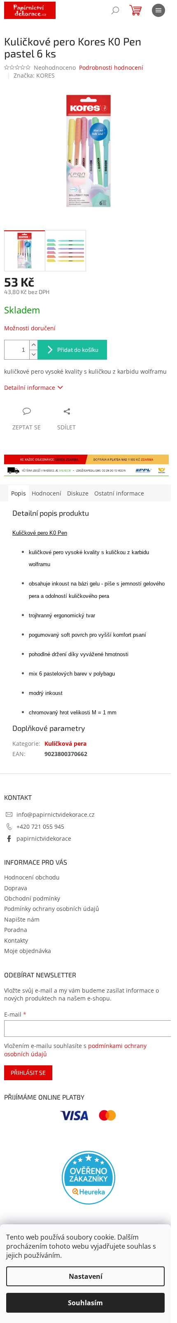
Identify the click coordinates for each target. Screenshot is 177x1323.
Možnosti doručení (30, 328)
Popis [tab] (18, 493)
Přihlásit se (28, 1072)
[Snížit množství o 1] (33, 354)
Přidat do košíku (77, 349)
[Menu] (158, 10)
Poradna (15, 930)
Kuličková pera (65, 743)
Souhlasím (85, 1302)
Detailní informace (29, 387)
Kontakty (16, 940)
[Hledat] (115, 10)
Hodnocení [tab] (46, 493)
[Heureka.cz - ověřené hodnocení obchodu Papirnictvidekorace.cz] (88, 1177)
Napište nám (22, 919)
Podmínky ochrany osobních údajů (51, 909)
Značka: (34, 75)
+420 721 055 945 (40, 826)
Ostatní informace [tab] (119, 493)
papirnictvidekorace (43, 838)
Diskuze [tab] (77, 493)
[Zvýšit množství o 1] (33, 345)
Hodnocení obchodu (32, 877)
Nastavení (85, 1276)
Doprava (15, 888)
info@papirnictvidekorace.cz (55, 814)
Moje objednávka (27, 951)
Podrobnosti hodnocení (111, 67)
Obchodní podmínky (32, 898)
